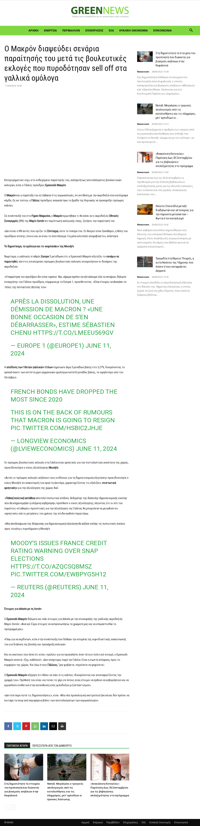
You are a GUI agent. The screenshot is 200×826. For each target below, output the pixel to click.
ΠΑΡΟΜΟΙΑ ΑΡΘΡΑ (17, 745)
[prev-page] (6, 807)
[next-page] (13, 807)
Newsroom (143, 71)
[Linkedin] (44, 726)
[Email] (53, 726)
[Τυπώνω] (62, 726)
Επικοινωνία (162, 30)
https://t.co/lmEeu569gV (73, 332)
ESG (111, 30)
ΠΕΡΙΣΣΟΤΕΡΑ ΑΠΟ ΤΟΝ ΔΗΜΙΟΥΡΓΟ (52, 745)
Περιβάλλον (71, 30)
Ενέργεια (50, 30)
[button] (191, 31)
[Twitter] (17, 726)
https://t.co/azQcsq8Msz (51, 566)
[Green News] (100, 13)
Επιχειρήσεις (94, 30)
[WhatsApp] (35, 726)
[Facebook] (8, 726)
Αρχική (33, 30)
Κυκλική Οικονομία (133, 30)
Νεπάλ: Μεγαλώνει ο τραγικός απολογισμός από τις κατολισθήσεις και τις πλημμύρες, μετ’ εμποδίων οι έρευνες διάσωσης (65, 791)
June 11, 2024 (96, 448)
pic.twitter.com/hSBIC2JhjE (57, 428)
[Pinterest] (26, 726)
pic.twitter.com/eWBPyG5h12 (58, 574)
